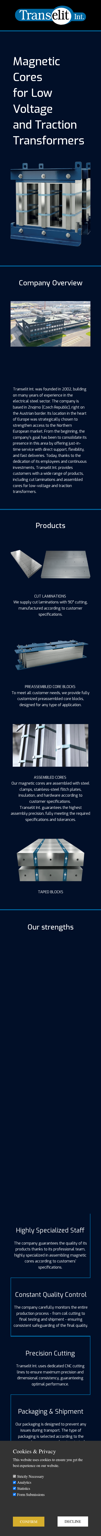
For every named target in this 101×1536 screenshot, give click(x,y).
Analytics (24, 1482)
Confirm (28, 1521)
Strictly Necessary (30, 1476)
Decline (73, 1521)
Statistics (23, 1488)
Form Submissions (31, 1494)
